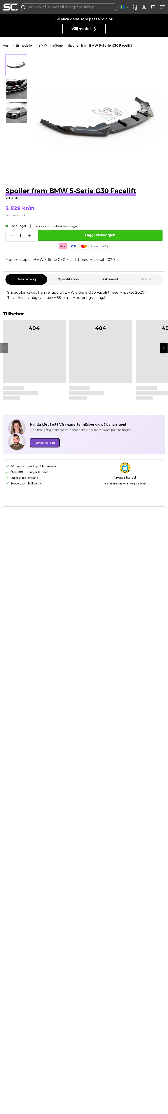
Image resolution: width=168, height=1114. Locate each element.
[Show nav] (161, 7)
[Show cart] (152, 7)
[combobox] (68, 7)
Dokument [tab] (109, 279)
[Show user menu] (143, 7)
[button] (125, 7)
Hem (6, 45)
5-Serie (57, 45)
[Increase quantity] (29, 235)
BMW (42, 45)
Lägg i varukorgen (100, 235)
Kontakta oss (45, 442)
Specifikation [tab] (68, 279)
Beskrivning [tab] (26, 279)
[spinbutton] (20, 236)
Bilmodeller (24, 45)
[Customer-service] (134, 7)
